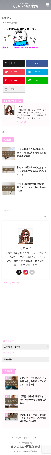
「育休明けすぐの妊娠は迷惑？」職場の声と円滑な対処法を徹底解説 (31, 152)
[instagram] (22, 123)
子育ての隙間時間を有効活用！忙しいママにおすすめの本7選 (31, 187)
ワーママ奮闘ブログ (25, 443)
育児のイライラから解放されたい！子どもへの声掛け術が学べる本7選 (33, 418)
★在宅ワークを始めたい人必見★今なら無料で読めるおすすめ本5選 (33, 381)
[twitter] (18, 123)
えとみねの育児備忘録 (25, 6)
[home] (25, 123)
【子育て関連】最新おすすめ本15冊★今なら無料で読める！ (33, 399)
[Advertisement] (25, 311)
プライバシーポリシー (32, 438)
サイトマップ (16, 438)
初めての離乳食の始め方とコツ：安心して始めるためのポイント (31, 171)
